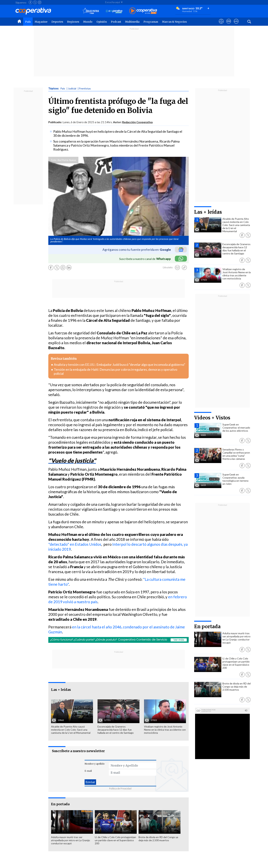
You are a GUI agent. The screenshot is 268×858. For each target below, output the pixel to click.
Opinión (101, 21)
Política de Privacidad (120, 788)
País (28, 21)
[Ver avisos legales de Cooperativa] (221, 24)
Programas (150, 21)
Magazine (41, 21)
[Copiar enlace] (184, 267)
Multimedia (132, 21)
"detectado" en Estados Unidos (74, 544)
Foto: (54, 160)
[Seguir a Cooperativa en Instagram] (39, 2)
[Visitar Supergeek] (236, 24)
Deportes (57, 21)
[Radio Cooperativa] (143, 11)
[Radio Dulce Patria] (90, 11)
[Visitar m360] (228, 24)
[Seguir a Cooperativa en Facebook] (30, 2)
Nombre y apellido (95, 763)
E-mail (88, 770)
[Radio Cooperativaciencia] (114, 11)
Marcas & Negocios (174, 21)
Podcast (116, 21)
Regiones (73, 21)
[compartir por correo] (177, 267)
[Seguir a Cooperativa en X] (35, 2)
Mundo (87, 21)
